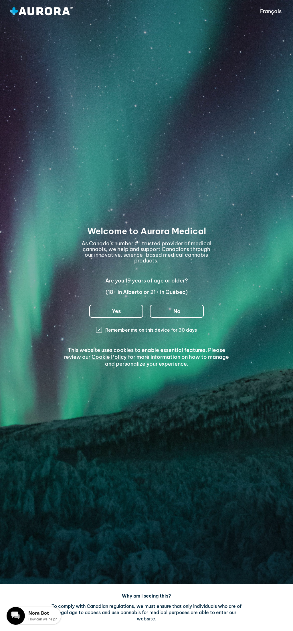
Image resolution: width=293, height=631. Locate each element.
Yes (116, 311)
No (177, 311)
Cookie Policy (109, 357)
